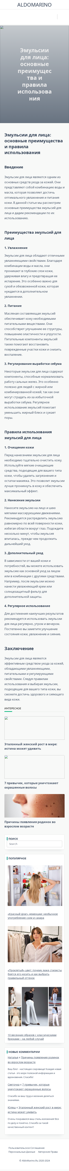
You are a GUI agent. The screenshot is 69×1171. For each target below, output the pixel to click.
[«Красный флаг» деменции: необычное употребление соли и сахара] (35, 885)
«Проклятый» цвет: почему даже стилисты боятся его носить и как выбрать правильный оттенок (35, 974)
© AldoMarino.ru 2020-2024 (34, 1161)
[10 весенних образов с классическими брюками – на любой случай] (35, 1006)
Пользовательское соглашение (26, 1148)
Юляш (12, 1107)
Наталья (13, 1057)
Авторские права (48, 1151)
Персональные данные (21, 1151)
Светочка (14, 1084)
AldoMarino (34, 4)
